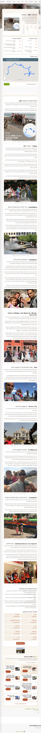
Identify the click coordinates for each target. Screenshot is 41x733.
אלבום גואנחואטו (33, 622)
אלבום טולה (34, 627)
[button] (38, 712)
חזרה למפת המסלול (16, 639)
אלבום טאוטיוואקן (33, 633)
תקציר (30, 670)
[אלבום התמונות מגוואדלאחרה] (20, 243)
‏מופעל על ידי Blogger (20, 731)
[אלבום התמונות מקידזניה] (20, 572)
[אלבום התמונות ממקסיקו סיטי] (20, 433)
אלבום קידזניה (34, 639)
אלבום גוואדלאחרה (16, 616)
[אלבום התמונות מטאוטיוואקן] (20, 479)
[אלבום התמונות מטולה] (20, 391)
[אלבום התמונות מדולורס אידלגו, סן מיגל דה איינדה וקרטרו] (20, 351)
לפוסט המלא (8, 671)
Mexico (37, 710)
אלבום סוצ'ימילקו (17, 633)
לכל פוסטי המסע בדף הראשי (20, 703)
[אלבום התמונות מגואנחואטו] (20, 298)
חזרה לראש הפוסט (20, 643)
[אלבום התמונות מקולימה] (20, 191)
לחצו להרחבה (6, 84)
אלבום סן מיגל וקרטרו (16, 622)
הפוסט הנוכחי (25, 670)
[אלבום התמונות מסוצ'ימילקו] (20, 525)
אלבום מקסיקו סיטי (16, 627)
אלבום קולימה (34, 616)
